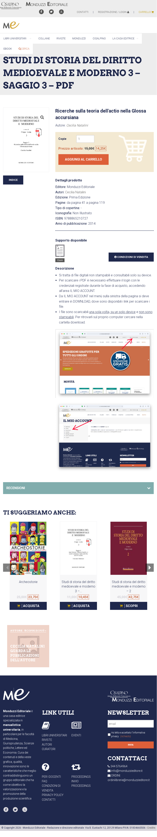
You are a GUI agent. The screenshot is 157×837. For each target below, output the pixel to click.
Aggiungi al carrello (83, 159)
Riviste (47, 739)
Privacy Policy (52, 795)
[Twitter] (51, 12)
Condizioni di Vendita (132, 257)
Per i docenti (51, 776)
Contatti (48, 799)
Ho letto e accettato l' (128, 734)
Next (149, 570)
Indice (13, 179)
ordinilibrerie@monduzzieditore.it (129, 780)
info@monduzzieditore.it (127, 770)
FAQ (44, 781)
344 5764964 (118, 766)
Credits (151, 827)
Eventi (76, 735)
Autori (47, 744)
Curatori (48, 749)
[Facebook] (41, 12)
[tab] (78, 488)
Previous (7, 570)
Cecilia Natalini (77, 125)
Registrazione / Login (112, 12)
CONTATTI (82, 12)
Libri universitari (54, 735)
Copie (62, 138)
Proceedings (81, 776)
